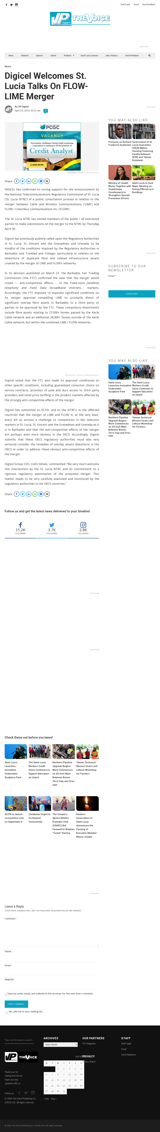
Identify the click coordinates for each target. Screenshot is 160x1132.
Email (136, 5)
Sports (53, 56)
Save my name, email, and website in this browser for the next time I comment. (50, 993)
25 (75, 1086)
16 (64, 1080)
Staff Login (125, 5)
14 (52, 1080)
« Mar (46, 1099)
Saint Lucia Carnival (89, 56)
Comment (11, 918)
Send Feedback (148, 5)
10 (69, 1075)
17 (69, 1080)
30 (64, 1091)
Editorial (24, 56)
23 (64, 1086)
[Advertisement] (93, 37)
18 (75, 1080)
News (11, 56)
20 (46, 1086)
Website (9, 979)
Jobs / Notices (112, 56)
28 (52, 1091)
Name (9, 951)
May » (54, 1099)
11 (75, 1075)
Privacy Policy (88, 1062)
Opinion (39, 56)
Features (67, 56)
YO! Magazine (89, 1044)
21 (52, 1086)
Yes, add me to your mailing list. (26, 1011)
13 (46, 1080)
